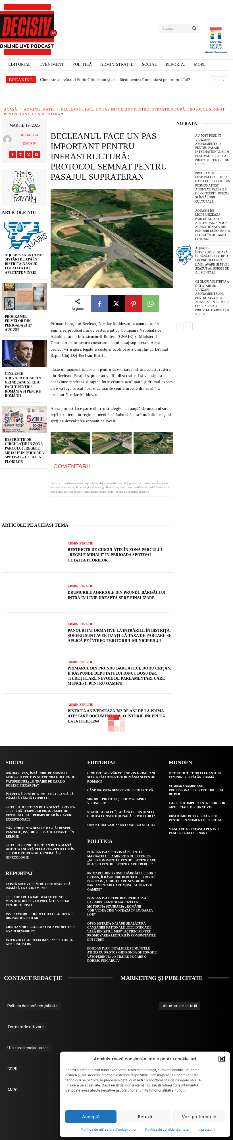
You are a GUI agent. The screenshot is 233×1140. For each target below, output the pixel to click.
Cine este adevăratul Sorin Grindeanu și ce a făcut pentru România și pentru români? (23, 385)
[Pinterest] (133, 303)
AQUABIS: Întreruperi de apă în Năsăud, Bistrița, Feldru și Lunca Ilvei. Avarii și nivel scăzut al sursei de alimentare (212, 260)
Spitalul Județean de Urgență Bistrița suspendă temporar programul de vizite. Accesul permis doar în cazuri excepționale (40, 813)
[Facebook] (12, 154)
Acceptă (91, 1116)
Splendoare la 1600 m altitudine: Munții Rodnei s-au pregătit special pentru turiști (38, 901)
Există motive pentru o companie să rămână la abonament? (38, 886)
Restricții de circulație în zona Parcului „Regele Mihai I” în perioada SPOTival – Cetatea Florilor (115, 555)
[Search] (194, 28)
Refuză (145, 1116)
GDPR (12, 1069)
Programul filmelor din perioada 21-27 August (18, 323)
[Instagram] (20, 154)
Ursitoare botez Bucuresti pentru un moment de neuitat (195, 818)
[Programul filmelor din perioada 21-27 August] (24, 296)
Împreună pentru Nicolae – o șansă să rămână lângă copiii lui (40, 796)
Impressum (206, 1129)
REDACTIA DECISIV (29, 139)
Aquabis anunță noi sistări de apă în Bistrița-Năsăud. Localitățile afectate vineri (24, 264)
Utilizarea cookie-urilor (27, 1048)
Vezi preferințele (199, 1116)
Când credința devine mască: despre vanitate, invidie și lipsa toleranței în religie (40, 832)
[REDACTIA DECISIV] (8, 139)
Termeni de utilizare (25, 1027)
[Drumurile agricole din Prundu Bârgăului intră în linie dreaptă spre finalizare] (32, 592)
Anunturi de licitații (180, 1006)
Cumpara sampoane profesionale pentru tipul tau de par (196, 790)
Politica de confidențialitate (167, 1129)
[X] (28, 154)
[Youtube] (36, 154)
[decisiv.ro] (27, 29)
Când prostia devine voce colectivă (120, 790)
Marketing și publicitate (161, 978)
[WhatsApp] (150, 303)
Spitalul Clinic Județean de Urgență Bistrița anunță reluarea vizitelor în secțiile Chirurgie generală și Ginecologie (40, 851)
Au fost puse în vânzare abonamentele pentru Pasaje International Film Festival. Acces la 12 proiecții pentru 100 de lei (212, 150)
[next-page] (189, 326)
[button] (221, 1059)
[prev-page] (180, 326)
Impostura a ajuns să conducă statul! (121, 825)
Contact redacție (33, 978)
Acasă (10, 109)
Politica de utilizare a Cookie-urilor (108, 1129)
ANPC (12, 1090)
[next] (223, 79)
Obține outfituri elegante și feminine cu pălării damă (195, 775)
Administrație (39, 109)
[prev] (214, 79)
